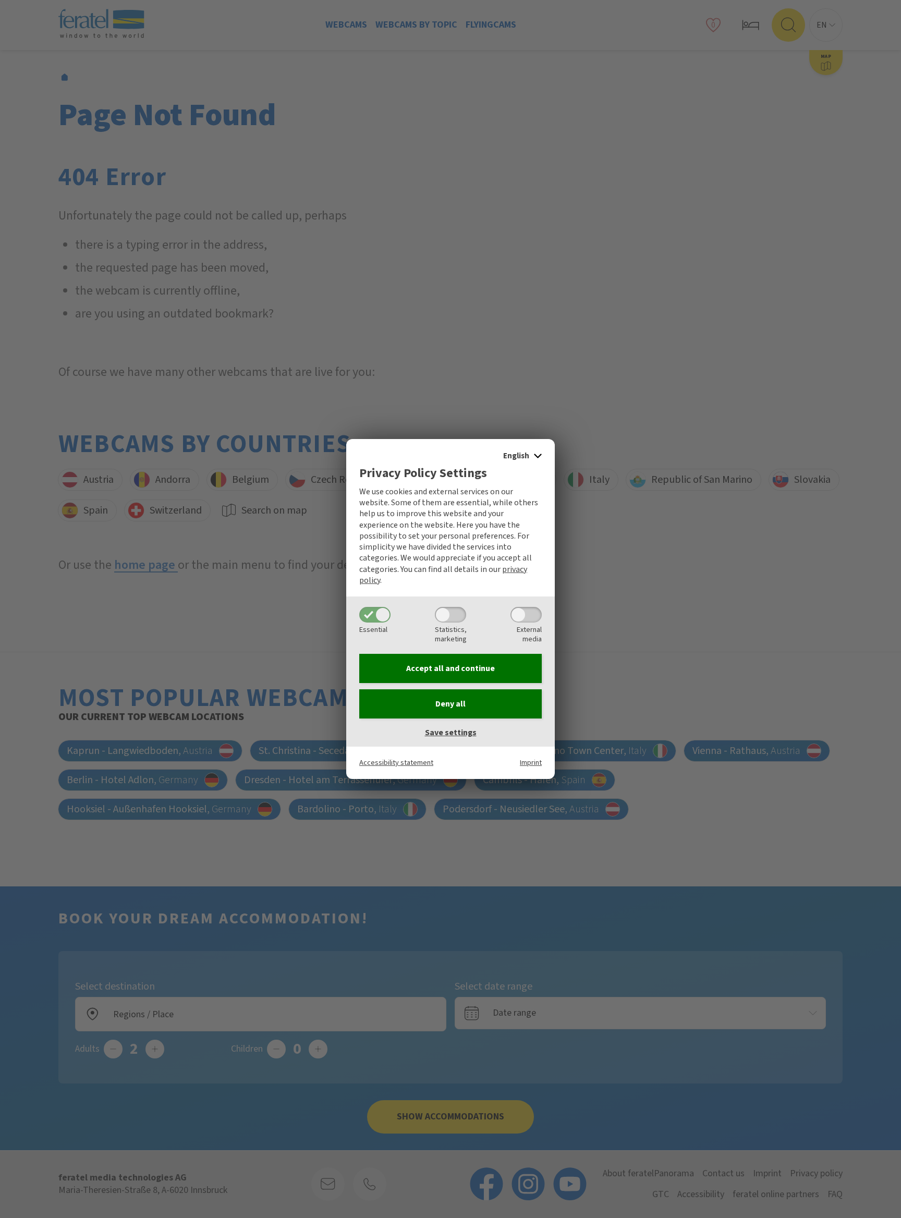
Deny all (450, 704)
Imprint (531, 762)
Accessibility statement (396, 762)
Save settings (451, 732)
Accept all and (450, 668)
